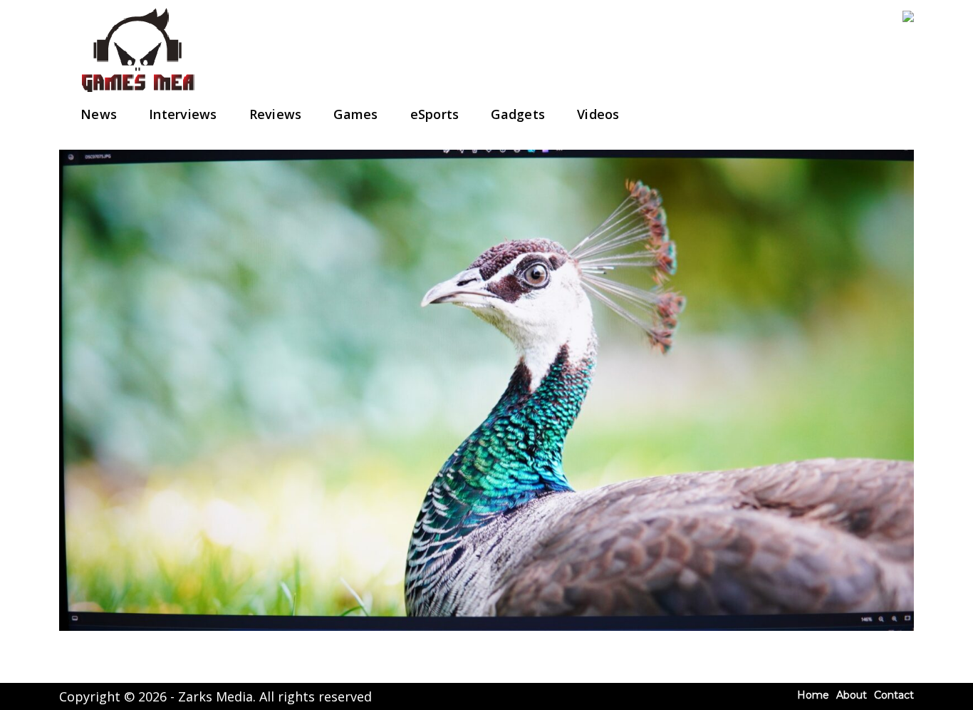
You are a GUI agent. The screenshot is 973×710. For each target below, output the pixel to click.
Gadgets (518, 114)
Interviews (183, 114)
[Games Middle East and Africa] (137, 93)
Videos (598, 114)
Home (813, 695)
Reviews (275, 114)
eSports (434, 114)
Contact (894, 695)
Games (355, 114)
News (98, 114)
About (851, 695)
